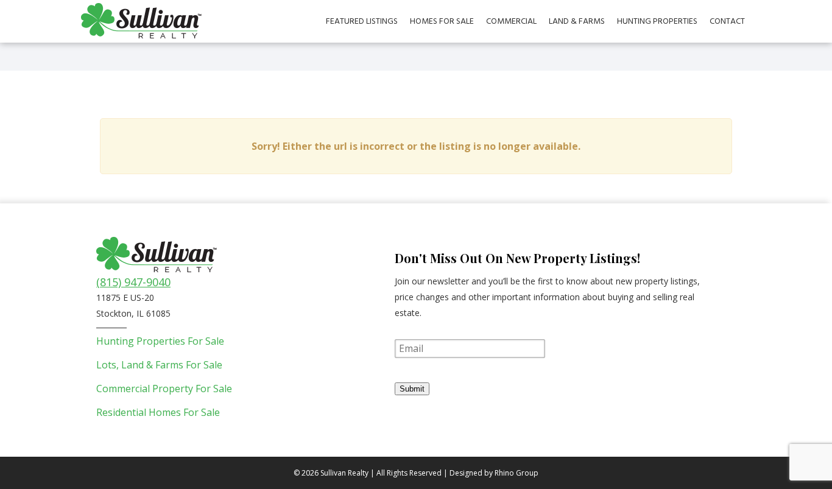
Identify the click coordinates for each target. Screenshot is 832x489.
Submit (412, 388)
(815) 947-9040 (133, 282)
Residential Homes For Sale (158, 412)
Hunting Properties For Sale (160, 341)
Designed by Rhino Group (493, 473)
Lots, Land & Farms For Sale (159, 364)
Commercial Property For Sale (164, 388)
